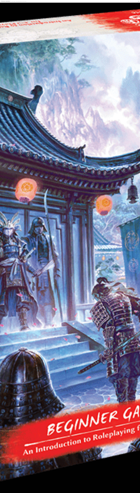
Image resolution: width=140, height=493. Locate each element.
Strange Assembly (5, 1)
